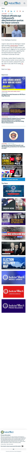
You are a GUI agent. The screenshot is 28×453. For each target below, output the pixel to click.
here (9, 69)
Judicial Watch (14, 45)
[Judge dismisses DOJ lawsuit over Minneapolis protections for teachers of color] (13, 135)
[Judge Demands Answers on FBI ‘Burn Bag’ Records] (13, 83)
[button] (2, 3)
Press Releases (5, 116)
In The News (4, 13)
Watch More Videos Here (12, 179)
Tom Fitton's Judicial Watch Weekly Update (11, 91)
